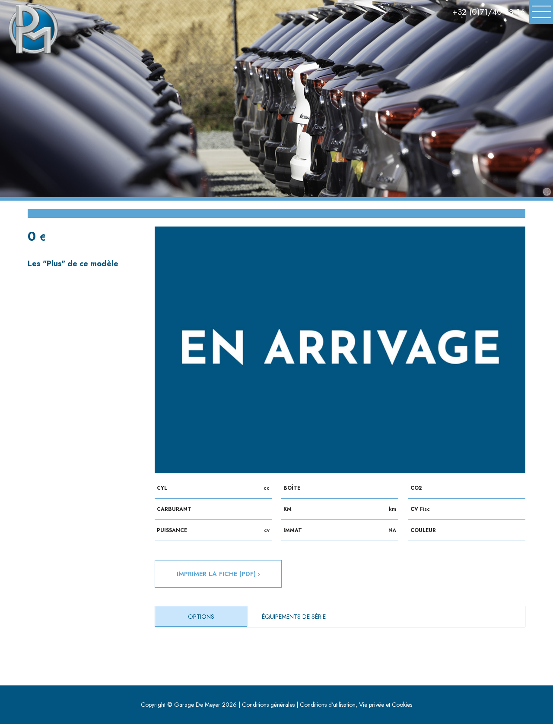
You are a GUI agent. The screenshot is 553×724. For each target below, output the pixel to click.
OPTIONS (201, 616)
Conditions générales (268, 704)
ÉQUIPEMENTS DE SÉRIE (294, 616)
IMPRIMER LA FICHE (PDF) (217, 574)
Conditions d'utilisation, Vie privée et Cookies (356, 704)
